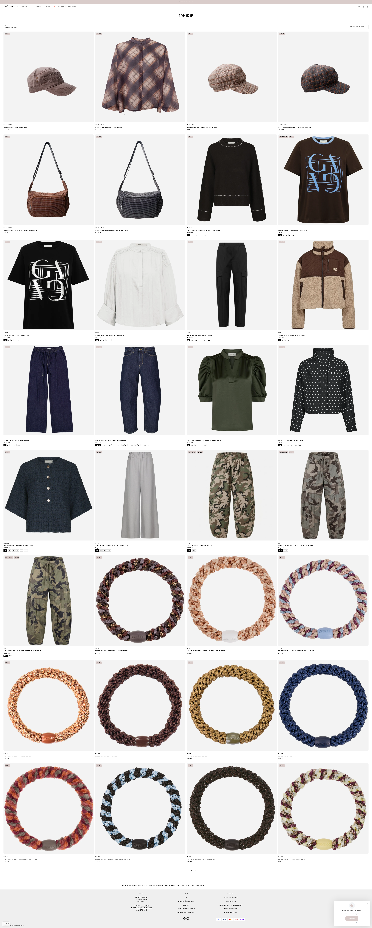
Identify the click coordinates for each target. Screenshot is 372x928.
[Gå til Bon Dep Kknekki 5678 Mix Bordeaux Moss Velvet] (48, 808)
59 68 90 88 (145, 906)
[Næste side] (196, 870)
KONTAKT (186, 905)
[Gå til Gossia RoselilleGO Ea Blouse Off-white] (140, 285)
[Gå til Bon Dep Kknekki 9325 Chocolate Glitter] (232, 808)
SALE (53, 7)
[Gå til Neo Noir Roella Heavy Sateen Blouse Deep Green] (232, 390)
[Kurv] (368, 7)
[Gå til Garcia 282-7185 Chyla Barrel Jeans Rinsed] (140, 390)
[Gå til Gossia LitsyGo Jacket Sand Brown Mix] (323, 285)
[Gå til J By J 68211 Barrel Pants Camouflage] (232, 495)
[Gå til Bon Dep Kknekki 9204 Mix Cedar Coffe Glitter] (140, 600)
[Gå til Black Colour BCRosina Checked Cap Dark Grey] (323, 77)
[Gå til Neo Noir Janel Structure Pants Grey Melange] (140, 495)
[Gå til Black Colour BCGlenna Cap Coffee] (48, 77)
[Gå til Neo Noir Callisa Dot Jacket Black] (323, 390)
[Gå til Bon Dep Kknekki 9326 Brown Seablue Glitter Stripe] (140, 808)
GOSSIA (280, 227)
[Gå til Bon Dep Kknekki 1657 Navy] (323, 705)
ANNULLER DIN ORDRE (230, 909)
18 (191, 870)
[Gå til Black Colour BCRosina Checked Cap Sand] (232, 77)
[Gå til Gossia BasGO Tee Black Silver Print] (48, 285)
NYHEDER (24, 7)
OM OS (186, 898)
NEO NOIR (189, 227)
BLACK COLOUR (7, 125)
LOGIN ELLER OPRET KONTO (186, 909)
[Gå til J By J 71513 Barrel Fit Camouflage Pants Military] (323, 495)
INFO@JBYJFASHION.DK (144, 908)
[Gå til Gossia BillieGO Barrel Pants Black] (232, 285)
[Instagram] (187, 918)
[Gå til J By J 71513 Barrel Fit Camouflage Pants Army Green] (48, 600)
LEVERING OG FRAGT (230, 901)
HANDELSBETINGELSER (231, 898)
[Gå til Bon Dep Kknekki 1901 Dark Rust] (140, 705)
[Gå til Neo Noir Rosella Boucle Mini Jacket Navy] (48, 495)
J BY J (188, 543)
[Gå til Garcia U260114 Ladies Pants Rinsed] (48, 390)
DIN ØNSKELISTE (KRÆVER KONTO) (186, 912)
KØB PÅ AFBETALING (230, 912)
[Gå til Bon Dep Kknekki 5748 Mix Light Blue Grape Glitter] (323, 600)
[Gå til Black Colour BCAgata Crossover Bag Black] (140, 179)
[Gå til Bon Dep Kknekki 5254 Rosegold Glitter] (48, 705)
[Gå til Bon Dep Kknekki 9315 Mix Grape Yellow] (323, 808)
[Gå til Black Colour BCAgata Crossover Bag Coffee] (48, 179)
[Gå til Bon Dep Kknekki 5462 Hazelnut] (232, 705)
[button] (359, 7)
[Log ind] (363, 7)
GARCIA (5, 438)
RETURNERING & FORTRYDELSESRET (231, 905)
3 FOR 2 (47, 7)
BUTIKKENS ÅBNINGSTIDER (186, 901)
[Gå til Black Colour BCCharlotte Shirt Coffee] (140, 77)
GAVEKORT (60, 7)
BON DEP (97, 648)
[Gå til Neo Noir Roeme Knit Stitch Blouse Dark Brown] (232, 179)
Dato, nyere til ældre (357, 27)
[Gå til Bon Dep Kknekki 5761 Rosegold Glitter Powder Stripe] (232, 600)
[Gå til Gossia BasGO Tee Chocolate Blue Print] (323, 179)
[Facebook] (184, 918)
